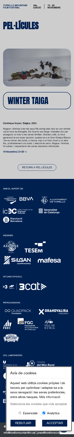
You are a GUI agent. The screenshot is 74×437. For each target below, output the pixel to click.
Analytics (53, 413)
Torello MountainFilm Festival (15, 6)
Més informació (49, 397)
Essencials (30, 413)
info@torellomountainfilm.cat (20, 432)
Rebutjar (23, 423)
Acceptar (55, 423)
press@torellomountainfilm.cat (54, 432)
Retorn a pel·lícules (37, 167)
